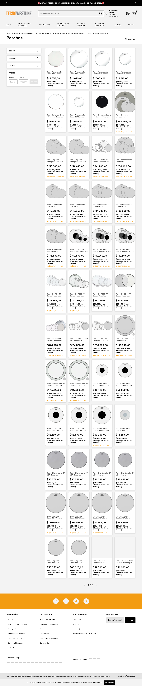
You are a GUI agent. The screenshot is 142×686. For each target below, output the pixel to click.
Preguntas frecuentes (48, 619)
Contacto (43, 629)
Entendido (109, 682)
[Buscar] (100, 13)
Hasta (21, 77)
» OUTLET (10, 648)
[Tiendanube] (126, 676)
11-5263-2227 (78, 624)
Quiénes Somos (46, 643)
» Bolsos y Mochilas (15, 643)
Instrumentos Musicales (24, 25)
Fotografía (44, 25)
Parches (88, 33)
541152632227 (79, 619)
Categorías (44, 634)
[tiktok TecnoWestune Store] (76, 601)
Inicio (8, 33)
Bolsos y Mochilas (81, 25)
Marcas (117, 25)
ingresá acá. (87, 676)
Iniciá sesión (113, 11)
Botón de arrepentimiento (101, 676)
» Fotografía (12, 629)
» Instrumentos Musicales (17, 624)
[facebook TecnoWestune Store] (66, 601)
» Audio (10, 619)
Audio (8, 25)
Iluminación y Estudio (63, 25)
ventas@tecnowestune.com (84, 629)
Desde (11, 77)
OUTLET (131, 25)
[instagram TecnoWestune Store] (56, 601)
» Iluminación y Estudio (16, 634)
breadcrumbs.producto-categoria (22, 33)
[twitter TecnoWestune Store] (86, 601)
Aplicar (34, 82)
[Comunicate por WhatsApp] (128, 14)
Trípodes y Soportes (99, 25)
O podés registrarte (113, 15)
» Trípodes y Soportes (16, 638)
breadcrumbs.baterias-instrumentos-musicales (68, 33)
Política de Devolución (49, 638)
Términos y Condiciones (49, 624)
